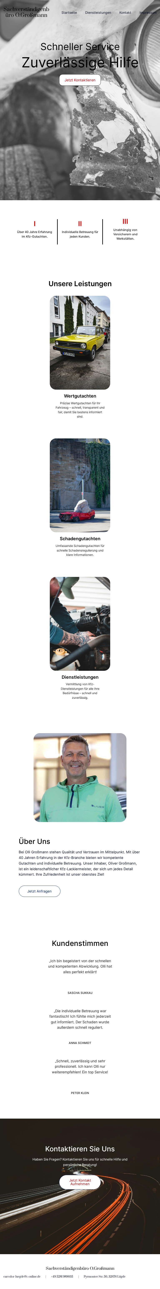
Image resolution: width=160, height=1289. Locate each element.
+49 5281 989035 (62, 1277)
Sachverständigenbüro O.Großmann (26, 12)
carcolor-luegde (13, 1277)
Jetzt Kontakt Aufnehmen (80, 1182)
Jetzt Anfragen (39, 891)
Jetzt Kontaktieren (80, 80)
